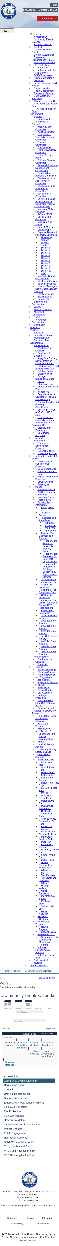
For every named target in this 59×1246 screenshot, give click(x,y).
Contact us (12, 1218)
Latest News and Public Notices (22, 1124)
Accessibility (11, 1076)
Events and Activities (34, 1052)
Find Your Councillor (15, 1107)
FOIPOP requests (14, 1115)
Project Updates (13, 1129)
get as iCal (38, 1008)
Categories (28, 1008)
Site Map (52, 9)
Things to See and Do (16, 1146)
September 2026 (47, 1034)
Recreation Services (15, 1137)
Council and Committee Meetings (22, 1045)
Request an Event (46, 977)
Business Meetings (9, 1063)
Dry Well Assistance (15, 1098)
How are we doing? (15, 1120)
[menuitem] (42, 40)
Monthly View (8, 1008)
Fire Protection (12, 1111)
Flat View (18, 1008)
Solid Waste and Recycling (19, 1142)
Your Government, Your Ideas (47, 1053)
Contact (43, 9)
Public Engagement (15, 1133)
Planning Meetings (34, 1044)
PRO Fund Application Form (20, 1150)
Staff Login (46, 1218)
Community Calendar (9, 1044)
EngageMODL (30, 9)
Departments (42, 1223)
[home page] (8, 11)
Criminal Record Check (17, 1094)
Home (54, 4)
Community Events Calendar (20, 1080)
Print (49, 1008)
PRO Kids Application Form (19, 1155)
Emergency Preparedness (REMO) (24, 1102)
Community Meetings (47, 1044)
